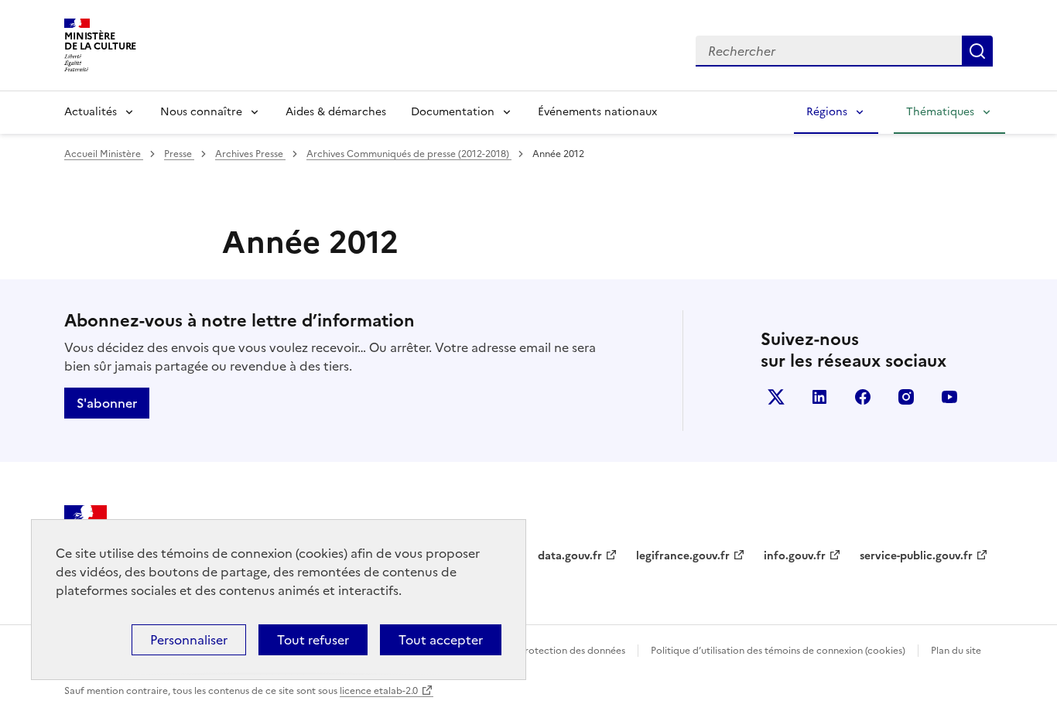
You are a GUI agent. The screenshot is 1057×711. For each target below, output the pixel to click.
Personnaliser (188, 640)
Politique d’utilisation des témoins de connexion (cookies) (778, 651)
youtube (949, 396)
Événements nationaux (597, 112)
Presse (179, 154)
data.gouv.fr (570, 556)
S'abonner (107, 403)
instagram (906, 396)
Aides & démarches (336, 112)
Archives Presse (250, 154)
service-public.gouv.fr (916, 556)
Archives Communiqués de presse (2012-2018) (408, 154)
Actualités (90, 112)
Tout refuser (313, 640)
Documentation (452, 112)
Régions (826, 112)
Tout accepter (441, 640)
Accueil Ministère (103, 154)
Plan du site (956, 651)
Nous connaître (201, 112)
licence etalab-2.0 (379, 691)
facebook (862, 396)
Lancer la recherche (977, 51)
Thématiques (940, 112)
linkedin (819, 396)
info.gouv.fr (795, 556)
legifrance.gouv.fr (683, 556)
